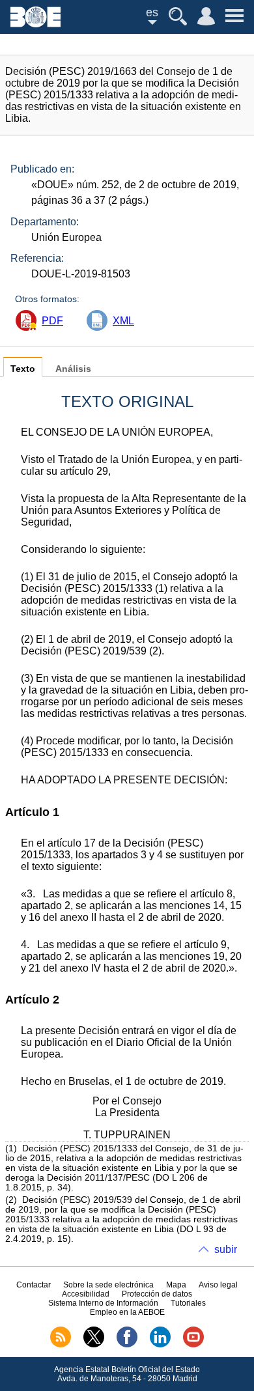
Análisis (73, 369)
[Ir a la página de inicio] (35, 23)
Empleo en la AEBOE (127, 1312)
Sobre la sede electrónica (108, 1284)
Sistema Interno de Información (103, 1303)
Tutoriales (188, 1303)
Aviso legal (218, 1284)
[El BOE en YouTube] (193, 1344)
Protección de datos (157, 1294)
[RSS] (60, 1344)
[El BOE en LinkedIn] (160, 1344)
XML (123, 320)
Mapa (176, 1284)
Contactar (33, 1284)
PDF (52, 320)
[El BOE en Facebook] (127, 1344)
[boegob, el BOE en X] (93, 1344)
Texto (22, 369)
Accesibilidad (85, 1294)
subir (225, 1249)
